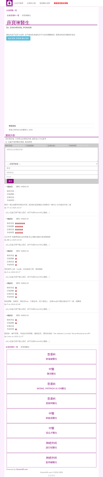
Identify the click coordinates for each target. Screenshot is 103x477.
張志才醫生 (51, 433)
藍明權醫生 (51, 462)
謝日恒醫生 (51, 447)
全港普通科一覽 (13, 15)
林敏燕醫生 (51, 418)
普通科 (51, 354)
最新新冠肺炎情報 (61, 3)
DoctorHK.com (22, 469)
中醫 (51, 369)
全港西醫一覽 (11, 10)
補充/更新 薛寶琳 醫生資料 (18, 38)
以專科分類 (31, 3)
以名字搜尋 (18, 3)
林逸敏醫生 (51, 359)
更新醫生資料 (45, 3)
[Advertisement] (51, 58)
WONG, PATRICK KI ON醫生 (51, 388)
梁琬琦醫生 (51, 403)
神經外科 (51, 443)
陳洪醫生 (51, 373)
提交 (10, 181)
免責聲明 (51, 475)
